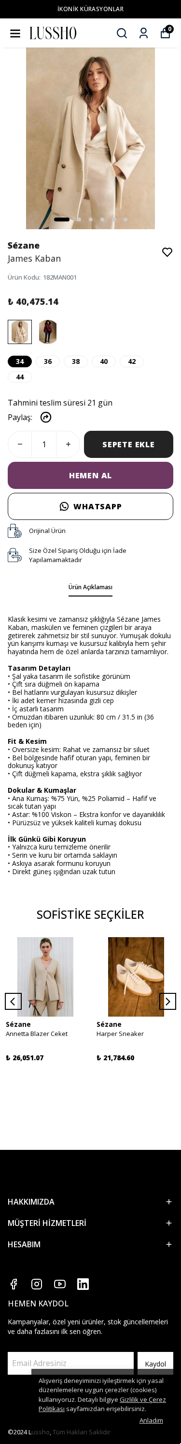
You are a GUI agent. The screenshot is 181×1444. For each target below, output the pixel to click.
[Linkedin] (83, 1284)
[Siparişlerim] (144, 33)
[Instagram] (36, 1284)
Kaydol (155, 1363)
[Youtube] (60, 1284)
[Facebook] (13, 1284)
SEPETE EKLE (128, 444)
